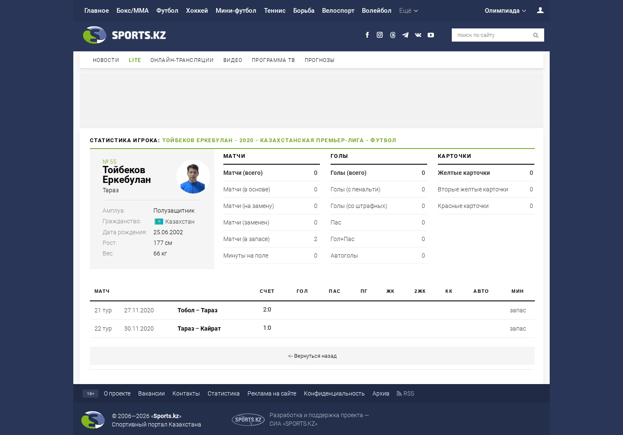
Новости (106, 60)
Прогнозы (320, 60)
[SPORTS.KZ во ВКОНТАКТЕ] (418, 35)
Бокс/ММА (133, 10)
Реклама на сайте (272, 393)
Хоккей (197, 10)
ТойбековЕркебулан (127, 174)
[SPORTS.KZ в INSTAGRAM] (380, 35)
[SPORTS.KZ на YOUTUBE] (431, 35)
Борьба (303, 10)
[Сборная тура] (251, 310)
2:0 (267, 309)
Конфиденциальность (334, 393)
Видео (233, 60)
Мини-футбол (236, 10)
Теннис (275, 10)
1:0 (267, 327)
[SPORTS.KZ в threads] (392, 35)
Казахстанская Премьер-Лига (312, 140)
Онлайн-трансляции (182, 60)
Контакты (186, 393)
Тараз (111, 190)
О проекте (117, 393)
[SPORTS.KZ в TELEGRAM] (405, 35)
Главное (96, 10)
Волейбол (377, 10)
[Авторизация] (535, 10)
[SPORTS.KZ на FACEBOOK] (367, 35)
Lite (135, 60)
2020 (246, 140)
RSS (408, 393)
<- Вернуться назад (312, 356)
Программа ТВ (273, 60)
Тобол (186, 310)
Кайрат (210, 328)
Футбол (167, 10)
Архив (381, 393)
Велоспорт (338, 10)
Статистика (224, 393)
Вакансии (151, 393)
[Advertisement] (311, 100)
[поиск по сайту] (535, 35)
